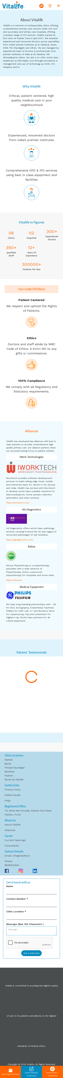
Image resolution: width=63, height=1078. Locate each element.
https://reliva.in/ (14, 580)
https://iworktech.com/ (18, 502)
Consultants (12, 845)
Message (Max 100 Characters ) (25, 924)
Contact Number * (17, 899)
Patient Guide (12, 795)
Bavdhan (10, 771)
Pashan (9, 775)
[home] (13, 5)
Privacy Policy (13, 789)
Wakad (8, 759)
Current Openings (15, 840)
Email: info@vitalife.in (17, 855)
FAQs (8, 800)
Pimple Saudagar (15, 767)
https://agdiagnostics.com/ (20, 539)
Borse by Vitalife (14, 779)
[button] (51, 6)
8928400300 (12, 865)
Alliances (10, 830)
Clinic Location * (16, 911)
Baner (8, 763)
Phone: (9, 861)
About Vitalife (12, 824)
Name (9, 886)
